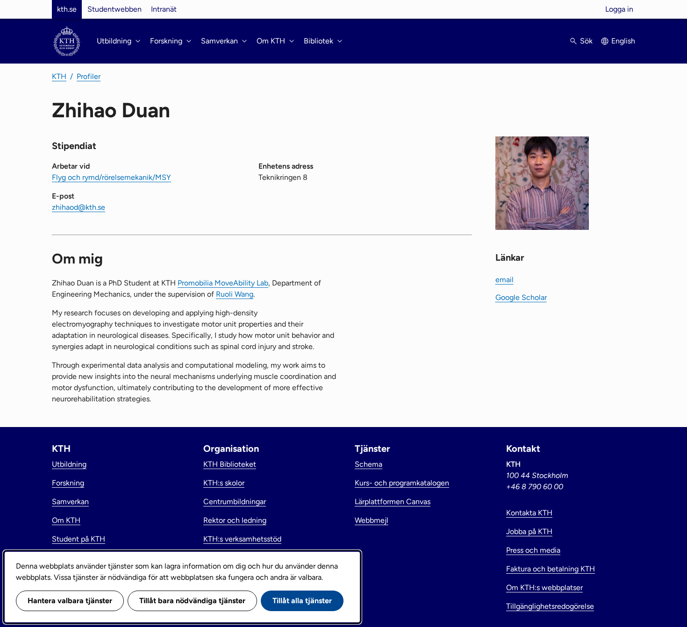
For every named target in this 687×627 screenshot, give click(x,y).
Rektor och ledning (234, 520)
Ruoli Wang (234, 294)
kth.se (67, 9)
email (504, 279)
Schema (368, 464)
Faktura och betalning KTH (550, 568)
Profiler (88, 76)
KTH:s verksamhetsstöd (242, 538)
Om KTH (66, 520)
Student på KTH (78, 538)
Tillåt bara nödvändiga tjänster (192, 600)
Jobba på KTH (529, 531)
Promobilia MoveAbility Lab (223, 282)
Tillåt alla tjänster (302, 600)
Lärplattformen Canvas (392, 501)
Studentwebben (114, 9)
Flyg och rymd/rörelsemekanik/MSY (111, 177)
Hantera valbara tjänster (70, 600)
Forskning (68, 482)
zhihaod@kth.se (78, 207)
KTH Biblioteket (229, 464)
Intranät (164, 9)
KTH (59, 76)
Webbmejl (371, 520)
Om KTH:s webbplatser (544, 587)
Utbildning (69, 464)
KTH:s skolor (223, 482)
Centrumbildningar (234, 501)
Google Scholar (521, 297)
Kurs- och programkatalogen (402, 482)
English (623, 40)
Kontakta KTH (529, 512)
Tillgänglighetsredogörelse (550, 606)
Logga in (619, 9)
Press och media (533, 550)
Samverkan (70, 501)
